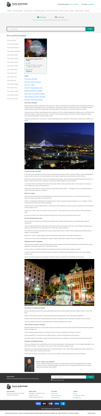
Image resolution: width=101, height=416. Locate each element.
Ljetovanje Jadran (28, 10)
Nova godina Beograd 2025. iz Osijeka (34, 59)
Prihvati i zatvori (91, 413)
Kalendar (87, 10)
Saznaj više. (83, 413)
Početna (9, 10)
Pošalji (90, 377)
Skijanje (72, 10)
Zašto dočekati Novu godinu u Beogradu (34, 97)
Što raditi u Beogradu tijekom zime (33, 88)
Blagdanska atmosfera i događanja (33, 91)
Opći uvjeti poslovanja (56, 395)
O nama (75, 393)
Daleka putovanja (79, 10)
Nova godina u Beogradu (30, 79)
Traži (90, 29)
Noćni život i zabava (29, 85)
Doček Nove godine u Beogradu (32, 82)
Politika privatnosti (55, 397)
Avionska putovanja (64, 10)
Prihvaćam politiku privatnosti (58, 380)
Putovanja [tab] (43, 17)
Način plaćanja (54, 393)
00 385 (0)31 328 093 (79, 395)
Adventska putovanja (39, 10)
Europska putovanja (18, 10)
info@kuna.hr (91, 4)
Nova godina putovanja (52, 10)
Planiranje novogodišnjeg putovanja (33, 100)
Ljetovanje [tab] (61, 17)
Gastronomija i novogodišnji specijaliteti (34, 94)
